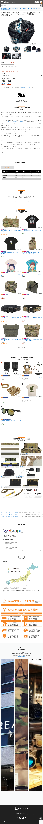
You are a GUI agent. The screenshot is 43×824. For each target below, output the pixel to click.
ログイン (30, 87)
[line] (23, 818)
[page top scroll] (40, 818)
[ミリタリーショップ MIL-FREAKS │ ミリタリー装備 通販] (9, 2)
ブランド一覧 (7, 508)
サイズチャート (7, 167)
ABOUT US (3, 821)
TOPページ (2, 507)
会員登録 (23, 87)
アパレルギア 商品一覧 (14, 516)
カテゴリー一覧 (7, 510)
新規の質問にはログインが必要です (21, 201)
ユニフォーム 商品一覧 (14, 512)
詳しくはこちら (21, 550)
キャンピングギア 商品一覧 (15, 514)
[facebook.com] (20, 818)
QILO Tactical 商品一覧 (14, 508)
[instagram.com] (25, 818)
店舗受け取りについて (21, 656)
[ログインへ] (38, 2)
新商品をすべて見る (21, 347)
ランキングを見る (21, 428)
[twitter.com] (17, 818)
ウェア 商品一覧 (13, 510)
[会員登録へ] (35, 2)
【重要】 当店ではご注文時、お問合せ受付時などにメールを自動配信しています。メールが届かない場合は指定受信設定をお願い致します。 (21, 9)
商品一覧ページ (7, 507)
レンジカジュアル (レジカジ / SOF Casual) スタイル (13, 121)
